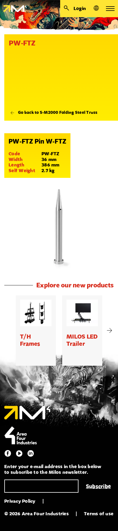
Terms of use (98, 513)
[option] (36, 330)
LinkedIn (30, 453)
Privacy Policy (20, 501)
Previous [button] (8, 330)
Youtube (19, 453)
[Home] (13, 8)
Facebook (7, 453)
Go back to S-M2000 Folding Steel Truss (58, 112)
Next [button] (109, 330)
